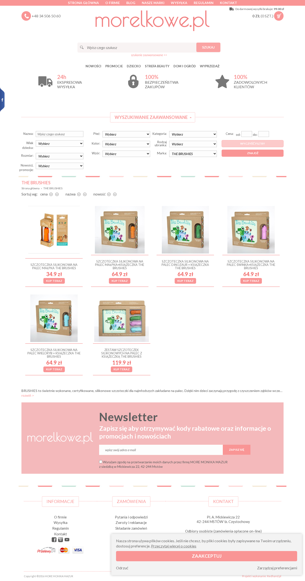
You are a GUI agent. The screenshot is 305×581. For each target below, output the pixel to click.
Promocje (114, 66)
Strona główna (83, 3)
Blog (130, 3)
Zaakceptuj (207, 556)
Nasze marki (153, 3)
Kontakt (228, 3)
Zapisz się (236, 449)
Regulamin (204, 3)
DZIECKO (134, 66)
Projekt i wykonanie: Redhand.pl (261, 576)
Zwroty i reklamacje (131, 522)
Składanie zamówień (131, 528)
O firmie (112, 3)
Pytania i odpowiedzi (131, 517)
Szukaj (208, 47)
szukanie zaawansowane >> (149, 55)
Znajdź (252, 153)
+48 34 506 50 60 (46, 16)
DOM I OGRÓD (184, 66)
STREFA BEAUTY (157, 66)
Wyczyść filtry (252, 143)
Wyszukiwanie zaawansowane (151, 117)
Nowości (93, 66)
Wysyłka (179, 3)
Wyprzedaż (209, 66)
